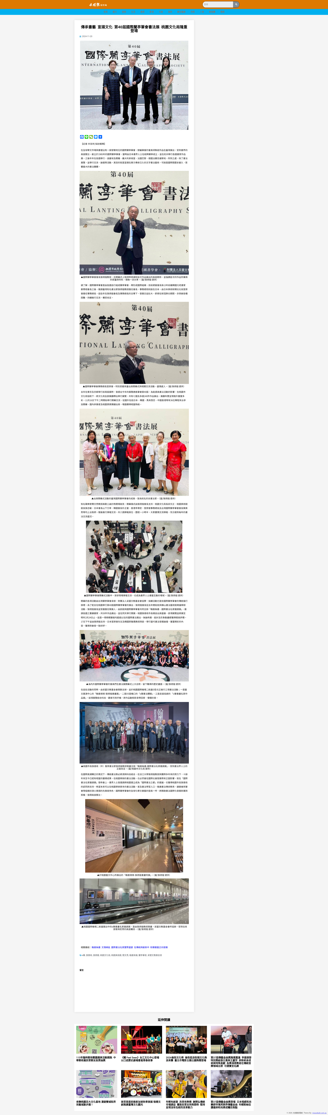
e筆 (83, 955)
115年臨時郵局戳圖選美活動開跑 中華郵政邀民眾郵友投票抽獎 (96, 1059)
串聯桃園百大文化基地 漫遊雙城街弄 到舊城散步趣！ (96, 1103)
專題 (222, 12)
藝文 (115, 12)
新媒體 (212, 12)
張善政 (89, 955)
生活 (133, 12)
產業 (142, 12)
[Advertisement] (227, 38)
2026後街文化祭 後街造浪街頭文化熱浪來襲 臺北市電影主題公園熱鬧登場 (186, 1059)
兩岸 (170, 12)
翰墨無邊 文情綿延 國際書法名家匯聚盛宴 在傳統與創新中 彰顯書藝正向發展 (130, 947)
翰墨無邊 (133, 955)
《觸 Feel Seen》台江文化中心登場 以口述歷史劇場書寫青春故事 (140, 1059)
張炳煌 (96, 955)
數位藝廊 (181, 12)
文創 (161, 12)
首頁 (106, 12)
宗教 (193, 12)
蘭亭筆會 (143, 955)
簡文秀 (125, 955)
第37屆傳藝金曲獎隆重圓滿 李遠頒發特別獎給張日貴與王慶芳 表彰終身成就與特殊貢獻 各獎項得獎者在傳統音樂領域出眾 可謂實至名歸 (231, 1062)
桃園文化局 (105, 955)
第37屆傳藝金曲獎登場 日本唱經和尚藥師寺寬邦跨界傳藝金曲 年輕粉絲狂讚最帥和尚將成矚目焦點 (231, 1104)
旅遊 (124, 12)
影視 (152, 12)
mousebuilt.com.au (319, 1113)
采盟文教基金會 (155, 955)
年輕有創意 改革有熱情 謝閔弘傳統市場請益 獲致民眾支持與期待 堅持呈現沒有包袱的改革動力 (185, 1104)
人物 (202, 12)
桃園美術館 (116, 955)
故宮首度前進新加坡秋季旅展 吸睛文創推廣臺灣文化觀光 (141, 1103)
